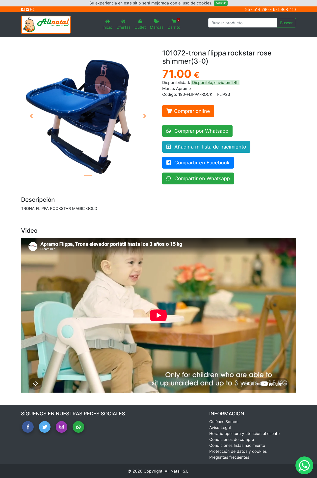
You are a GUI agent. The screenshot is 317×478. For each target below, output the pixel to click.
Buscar (286, 22)
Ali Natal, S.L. (177, 471)
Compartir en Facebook (201, 163)
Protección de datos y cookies (238, 451)
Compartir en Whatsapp (201, 178)
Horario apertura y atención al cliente (244, 433)
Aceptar (221, 2)
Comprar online (192, 111)
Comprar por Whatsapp (200, 131)
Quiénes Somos (223, 421)
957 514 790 (257, 9)
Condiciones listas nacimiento (237, 445)
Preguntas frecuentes (229, 457)
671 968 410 (284, 9)
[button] (31, 116)
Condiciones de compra (231, 439)
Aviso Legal (220, 427)
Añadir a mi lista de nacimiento (209, 147)
